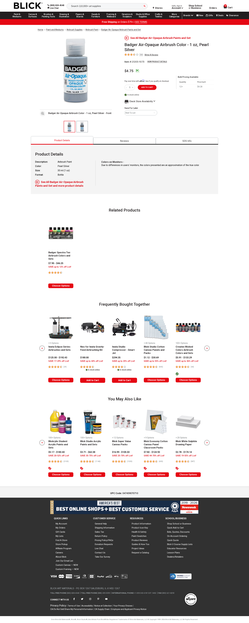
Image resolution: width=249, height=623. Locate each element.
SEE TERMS (141, 22)
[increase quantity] (133, 87)
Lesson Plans (173, 552)
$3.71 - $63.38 (87, 452)
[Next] (207, 348)
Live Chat (99, 548)
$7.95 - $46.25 (55, 263)
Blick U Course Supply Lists (180, 544)
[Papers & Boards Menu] (80, 19)
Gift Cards (60, 532)
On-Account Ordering (177, 536)
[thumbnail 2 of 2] (82, 126)
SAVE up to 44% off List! (91, 361)
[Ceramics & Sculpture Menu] (127, 19)
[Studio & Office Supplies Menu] (143, 19)
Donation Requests (104, 544)
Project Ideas (138, 548)
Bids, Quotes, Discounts (178, 532)
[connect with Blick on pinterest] (98, 600)
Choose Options (61, 285)
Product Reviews (140, 540)
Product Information (141, 523)
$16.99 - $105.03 (121, 452)
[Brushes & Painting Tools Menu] (48, 19)
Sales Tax (99, 532)
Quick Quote (173, 540)
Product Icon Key (140, 527)
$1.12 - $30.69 (151, 357)
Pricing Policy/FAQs (104, 540)
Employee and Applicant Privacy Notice (128, 609)
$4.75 (128, 71)
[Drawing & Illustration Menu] (64, 19)
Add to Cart (92, 380)
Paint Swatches (139, 536)
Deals (220, 15)
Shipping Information (105, 527)
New (201, 15)
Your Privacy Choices (122, 606)
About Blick (61, 557)
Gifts (211, 15)
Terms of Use (74, 606)
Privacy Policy (58, 605)
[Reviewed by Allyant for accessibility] (190, 599)
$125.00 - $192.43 (57, 357)
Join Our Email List (64, 561)
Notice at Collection (103, 606)
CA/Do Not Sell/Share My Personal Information (71, 609)
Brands (186, 15)
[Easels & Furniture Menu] (95, 19)
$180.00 (84, 357)
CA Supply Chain (102, 609)
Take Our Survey (102, 557)
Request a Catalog (140, 552)
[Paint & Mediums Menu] (17, 19)
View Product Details (157, 62)
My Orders (60, 527)
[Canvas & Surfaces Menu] (32, 19)
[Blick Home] (28, 5)
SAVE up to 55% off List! (155, 361)
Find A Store (61, 540)
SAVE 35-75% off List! (90, 455)
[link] (53, 8)
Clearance (233, 15)
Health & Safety (139, 532)
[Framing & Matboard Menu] (111, 19)
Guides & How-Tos (140, 544)
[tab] (62, 140)
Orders (213, 8)
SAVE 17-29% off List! (58, 361)
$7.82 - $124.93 (152, 452)
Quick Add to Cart (175, 527)
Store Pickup (62, 544)
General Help (101, 523)
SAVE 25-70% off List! (122, 455)
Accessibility (87, 606)
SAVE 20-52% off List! (58, 455)
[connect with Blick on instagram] (90, 600)
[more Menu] (174, 19)
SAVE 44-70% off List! (154, 455)
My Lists (59, 536)
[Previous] (42, 348)
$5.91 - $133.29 (184, 357)
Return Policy (101, 536)
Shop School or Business (179, 523)
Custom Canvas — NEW (67, 565)
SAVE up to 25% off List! (123, 361)
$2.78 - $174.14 (184, 452)
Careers (59, 552)
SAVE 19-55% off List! (186, 455)
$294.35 (116, 357)
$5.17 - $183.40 (56, 452)
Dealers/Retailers (175, 557)
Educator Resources (176, 548)
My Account (61, 523)
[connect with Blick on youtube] (106, 600)
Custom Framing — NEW (67, 569)
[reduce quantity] (127, 87)
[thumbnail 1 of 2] (69, 126)
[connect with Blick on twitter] (82, 600)
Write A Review (151, 55)
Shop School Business (195, 7)
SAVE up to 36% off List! (187, 361)
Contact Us (100, 552)
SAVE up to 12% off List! (59, 267)
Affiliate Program (63, 548)
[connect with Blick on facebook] (74, 600)
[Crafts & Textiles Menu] (158, 19)
